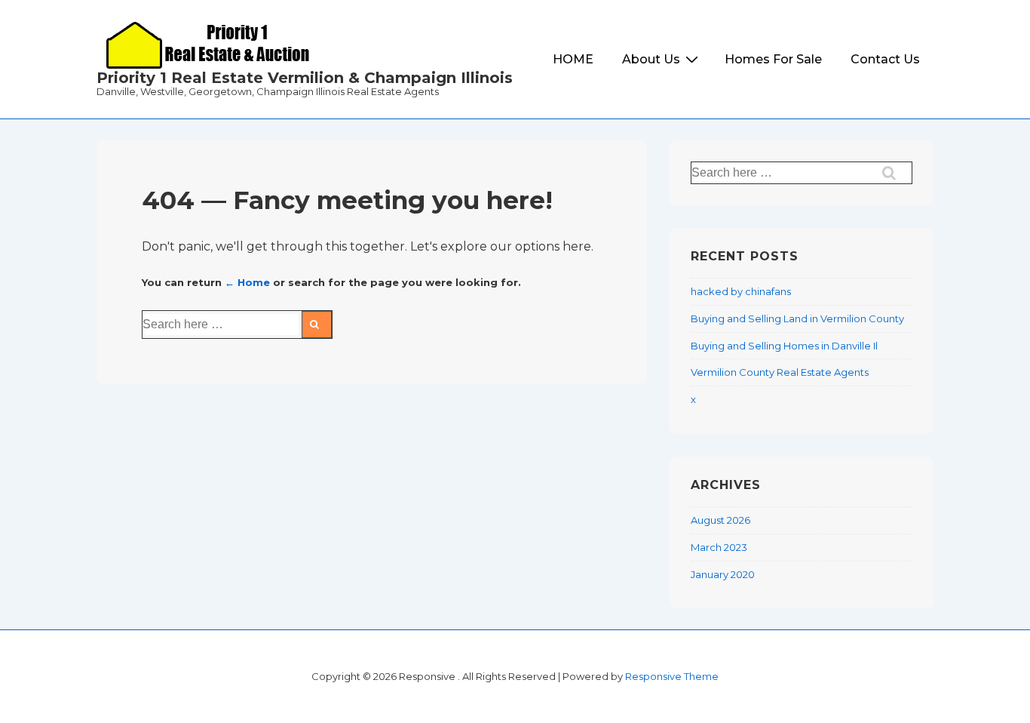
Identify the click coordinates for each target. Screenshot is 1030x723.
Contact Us (885, 59)
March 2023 (719, 547)
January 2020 (723, 574)
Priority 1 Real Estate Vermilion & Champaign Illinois (305, 78)
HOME (573, 59)
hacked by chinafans (741, 291)
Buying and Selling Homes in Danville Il (784, 346)
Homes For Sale (773, 59)
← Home (247, 282)
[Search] (317, 324)
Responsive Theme (672, 676)
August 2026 (720, 520)
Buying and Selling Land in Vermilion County (797, 318)
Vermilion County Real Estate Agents (780, 372)
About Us (651, 59)
